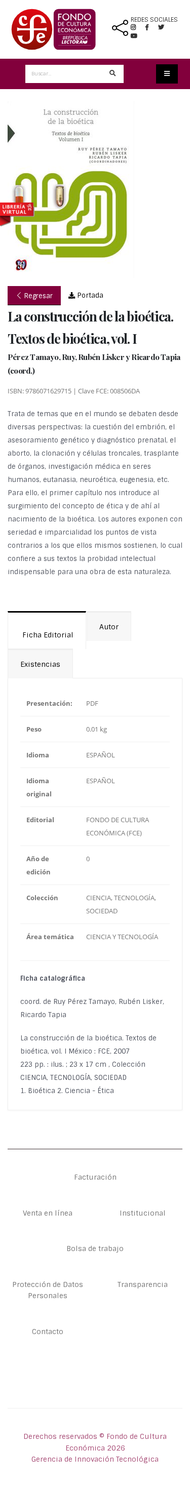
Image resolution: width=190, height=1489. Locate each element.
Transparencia (143, 1284)
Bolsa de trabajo (95, 1248)
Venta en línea (47, 1213)
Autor (109, 626)
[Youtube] (134, 36)
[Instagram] (137, 27)
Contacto (47, 1331)
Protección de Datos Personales (47, 1290)
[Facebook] (151, 27)
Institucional (143, 1213)
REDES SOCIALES (154, 20)
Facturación (95, 1177)
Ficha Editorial (46, 634)
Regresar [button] (37, 296)
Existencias (40, 664)
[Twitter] (165, 27)
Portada (89, 295)
